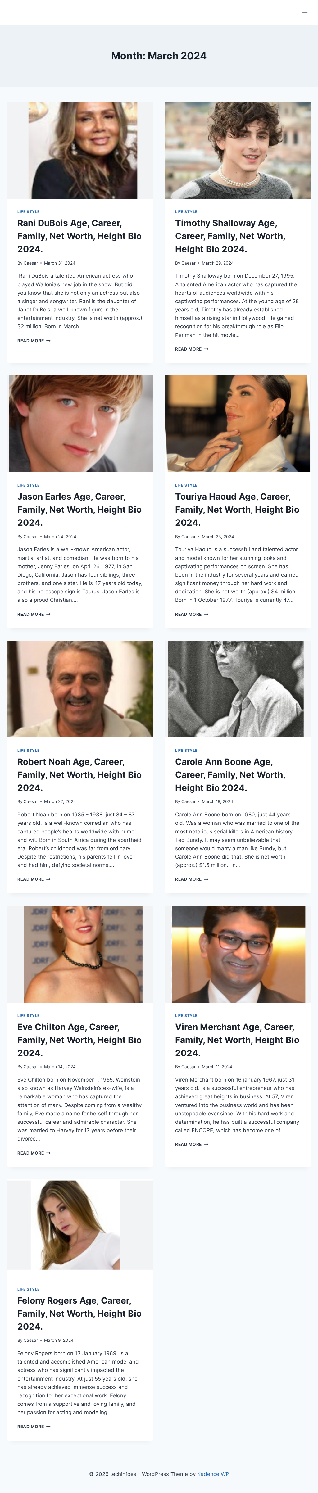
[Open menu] (305, 12)
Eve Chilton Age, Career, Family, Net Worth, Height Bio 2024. (79, 1040)
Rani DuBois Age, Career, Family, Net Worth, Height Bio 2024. (79, 236)
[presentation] (80, 150)
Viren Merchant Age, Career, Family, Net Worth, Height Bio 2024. (237, 1040)
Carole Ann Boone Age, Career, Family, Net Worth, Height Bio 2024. (230, 774)
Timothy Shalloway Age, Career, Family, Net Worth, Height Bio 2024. (230, 236)
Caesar (31, 263)
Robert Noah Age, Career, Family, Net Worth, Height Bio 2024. (79, 774)
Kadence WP (213, 1474)
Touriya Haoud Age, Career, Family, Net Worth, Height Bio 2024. (237, 509)
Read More (34, 340)
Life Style (28, 211)
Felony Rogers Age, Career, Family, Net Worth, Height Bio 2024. (79, 1313)
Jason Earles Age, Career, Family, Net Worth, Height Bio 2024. (79, 509)
